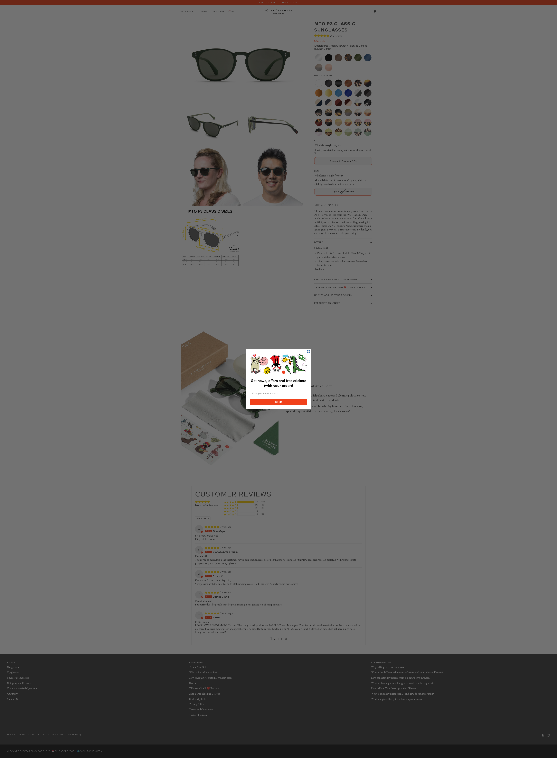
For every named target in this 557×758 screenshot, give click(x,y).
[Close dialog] (308, 351)
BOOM (278, 402)
